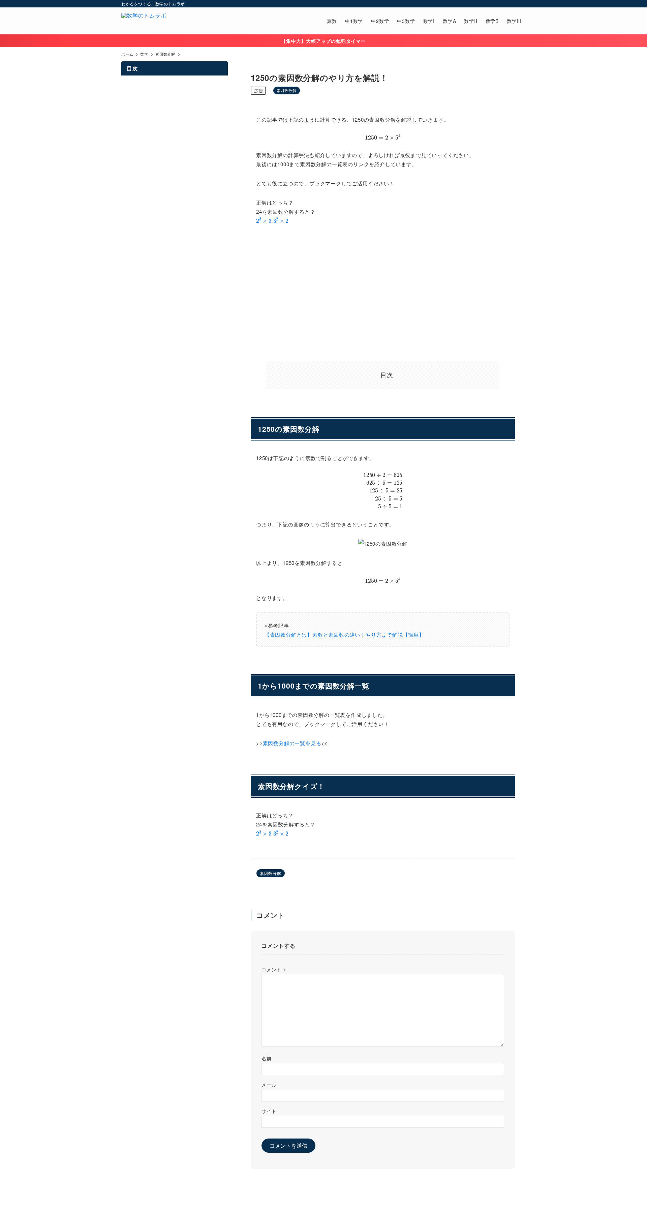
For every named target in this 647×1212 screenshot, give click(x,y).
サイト (268, 1110)
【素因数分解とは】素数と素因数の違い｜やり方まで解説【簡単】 (344, 634)
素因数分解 (287, 90)
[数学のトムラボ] (143, 21)
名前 (266, 1058)
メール (268, 1084)
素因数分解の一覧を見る (292, 743)
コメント (273, 969)
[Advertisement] (383, 292)
